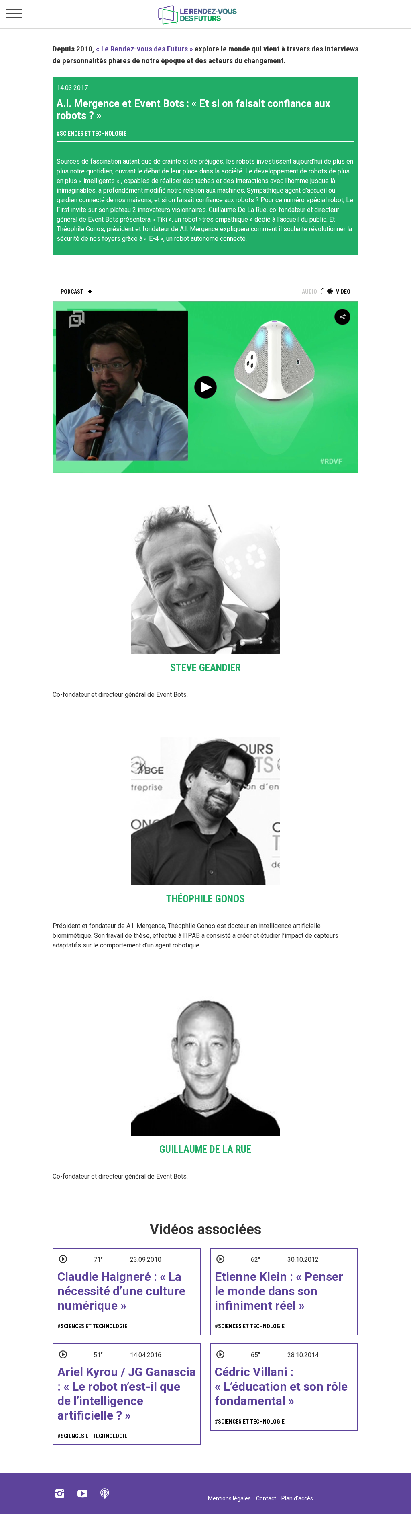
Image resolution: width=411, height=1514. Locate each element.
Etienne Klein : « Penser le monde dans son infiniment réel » (279, 1291)
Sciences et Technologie (93, 133)
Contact (266, 1498)
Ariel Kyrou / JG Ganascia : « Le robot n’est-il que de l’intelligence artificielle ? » (126, 1393)
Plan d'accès (297, 1498)
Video (343, 291)
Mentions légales (229, 1498)
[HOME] (197, 23)
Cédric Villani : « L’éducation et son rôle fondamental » (281, 1386)
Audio (309, 291)
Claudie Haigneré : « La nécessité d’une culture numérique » (121, 1291)
